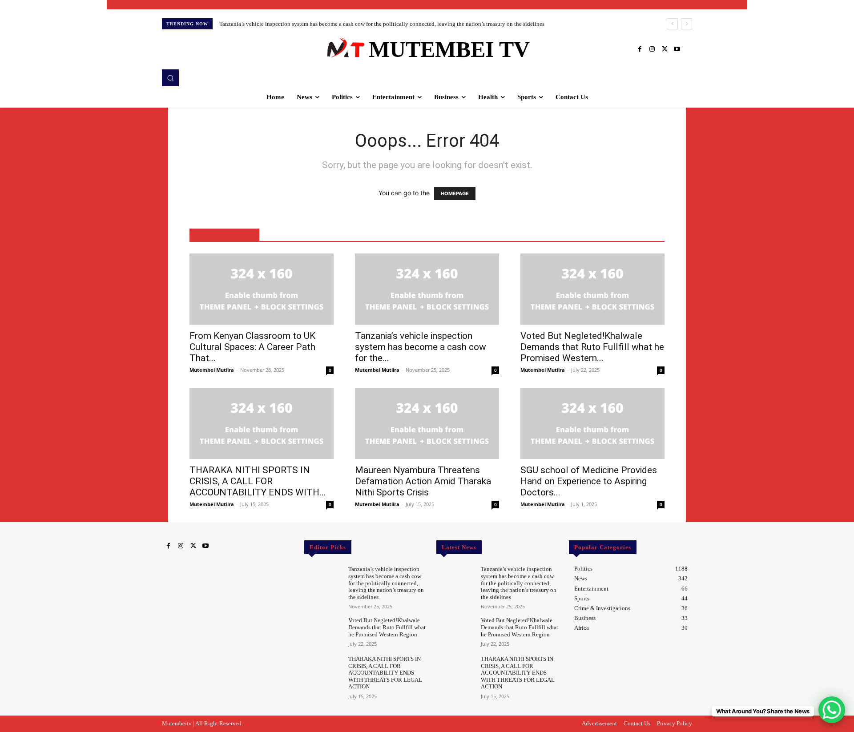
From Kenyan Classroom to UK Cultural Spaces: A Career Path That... (252, 346)
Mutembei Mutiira (211, 369)
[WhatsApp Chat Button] (831, 709)
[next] (686, 23)
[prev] (672, 23)
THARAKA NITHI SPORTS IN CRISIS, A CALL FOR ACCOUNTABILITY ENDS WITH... (257, 481)
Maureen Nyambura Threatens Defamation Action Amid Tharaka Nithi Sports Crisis (423, 481)
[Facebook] (639, 49)
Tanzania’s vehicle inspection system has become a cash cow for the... (420, 346)
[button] (170, 77)
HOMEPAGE (455, 193)
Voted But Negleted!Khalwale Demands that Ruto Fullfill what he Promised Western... (592, 346)
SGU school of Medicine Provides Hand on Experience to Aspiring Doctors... (588, 481)
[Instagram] (652, 49)
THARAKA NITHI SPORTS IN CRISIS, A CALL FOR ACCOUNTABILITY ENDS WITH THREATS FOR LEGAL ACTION (385, 673)
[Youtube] (677, 49)
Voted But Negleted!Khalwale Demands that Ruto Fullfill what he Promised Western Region (387, 627)
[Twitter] (664, 49)
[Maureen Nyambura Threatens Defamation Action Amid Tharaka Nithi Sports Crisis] (427, 423)
